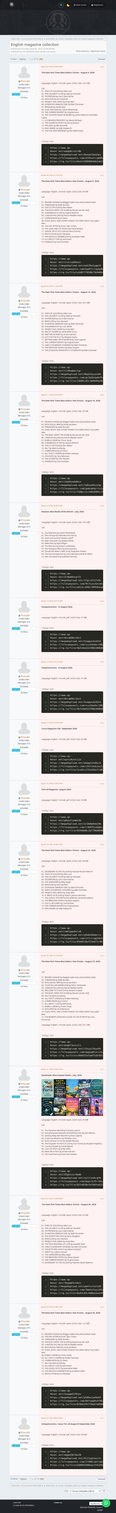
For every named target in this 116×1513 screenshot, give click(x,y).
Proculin (25, 81)
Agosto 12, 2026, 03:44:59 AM (51, 506)
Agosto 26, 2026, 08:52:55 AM (51, 1418)
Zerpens (99, 1507)
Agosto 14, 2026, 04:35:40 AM (51, 723)
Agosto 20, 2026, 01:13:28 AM (51, 955)
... (32, 59)
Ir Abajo (13, 59)
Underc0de (17, 1502)
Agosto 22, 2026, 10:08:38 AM (51, 1198)
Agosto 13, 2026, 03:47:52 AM (51, 662)
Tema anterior (82, 51)
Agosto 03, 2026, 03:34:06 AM (51, 67)
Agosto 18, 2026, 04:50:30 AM (51, 844)
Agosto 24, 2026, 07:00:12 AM (51, 1307)
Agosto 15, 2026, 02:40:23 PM (51, 783)
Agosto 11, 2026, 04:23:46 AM (51, 395)
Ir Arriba (14, 1479)
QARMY (100, 1510)
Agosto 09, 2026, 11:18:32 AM (51, 286)
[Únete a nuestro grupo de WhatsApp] (106, 1503)
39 (35, 59)
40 (37, 59)
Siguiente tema (98, 51)
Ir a (66, 1491)
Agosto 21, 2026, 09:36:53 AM (51, 1069)
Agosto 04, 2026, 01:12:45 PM (51, 175)
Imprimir (101, 59)
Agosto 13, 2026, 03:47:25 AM (51, 601)
